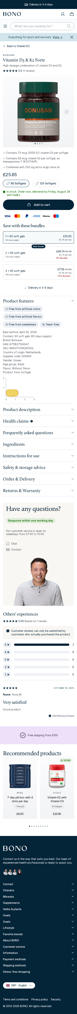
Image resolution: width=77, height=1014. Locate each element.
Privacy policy (39, 999)
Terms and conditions (15, 999)
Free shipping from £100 (43, 735)
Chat (14, 543)
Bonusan (8, 55)
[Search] (69, 26)
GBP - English (17, 985)
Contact (13, 549)
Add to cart (42, 205)
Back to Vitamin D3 (18, 46)
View (57, 37)
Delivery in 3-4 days (41, 4)
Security (56, 999)
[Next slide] (67, 112)
